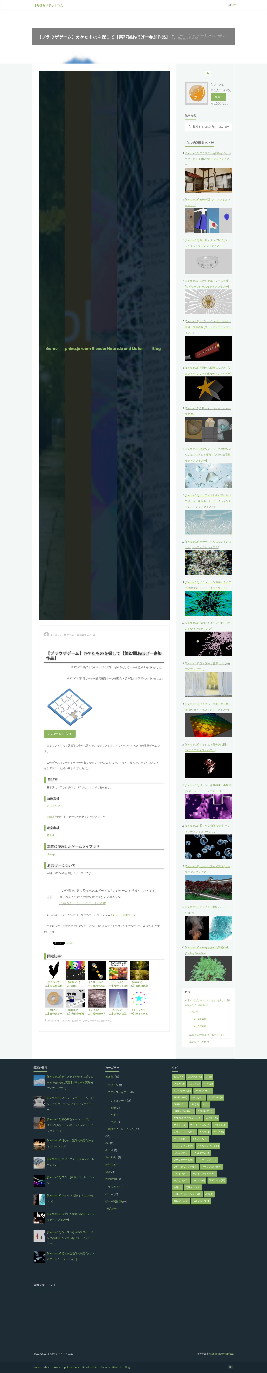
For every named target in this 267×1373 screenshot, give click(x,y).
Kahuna (214, 1353)
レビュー (110, 1208)
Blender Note (89, 1367)
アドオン (113, 1085)
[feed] (208, 73)
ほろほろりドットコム (48, 5)
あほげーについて (199, 1042)
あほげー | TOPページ (123, 915)
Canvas (179, 1083)
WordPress (111, 1178)
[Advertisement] (64, 1313)
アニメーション (200, 1125)
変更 (113, 1115)
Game (57, 1367)
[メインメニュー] (234, 5)
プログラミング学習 (186, 1166)
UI (205, 1104)
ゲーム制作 (181, 1138)
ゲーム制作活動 (114, 1201)
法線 (177, 1187)
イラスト (220, 1125)
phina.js (51, 854)
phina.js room (71, 1367)
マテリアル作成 (211, 1166)
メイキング (181, 1173)
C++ (107, 1143)
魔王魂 (51, 835)
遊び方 (194, 1012)
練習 (209, 1194)
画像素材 (199, 1019)
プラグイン (114, 1187)
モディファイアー (118, 1092)
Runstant (215, 1097)
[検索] (189, 126)
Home (37, 1367)
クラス (204, 1132)
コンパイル (200, 1138)
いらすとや (53, 805)
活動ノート (193, 1187)
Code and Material (111, 1367)
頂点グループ (201, 1201)
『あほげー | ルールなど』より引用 (82, 903)
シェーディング (183, 1145)
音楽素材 (199, 1026)
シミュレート (118, 1100)
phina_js (197, 1097)
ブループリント (206, 1159)
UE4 (107, 1171)
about (47, 1367)
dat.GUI (194, 1083)
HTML (208, 1083)
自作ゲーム (106, 1020)
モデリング (181, 1180)
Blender (109, 1076)
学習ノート (217, 1180)
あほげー (52, 816)
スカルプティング (208, 1145)
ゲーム (181, 35)
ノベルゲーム (201, 1152)
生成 (113, 1122)
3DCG (179, 1076)
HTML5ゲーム (182, 1090)
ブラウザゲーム (91, 1020)
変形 (113, 1107)
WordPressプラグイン (187, 1118)
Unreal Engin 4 (183, 1111)
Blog (127, 1367)
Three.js (180, 1104)
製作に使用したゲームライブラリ (207, 1034)
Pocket (70, 943)
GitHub (109, 1150)
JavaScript (53, 1020)
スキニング (181, 1152)
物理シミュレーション (121, 1129)
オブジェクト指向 (184, 1132)
